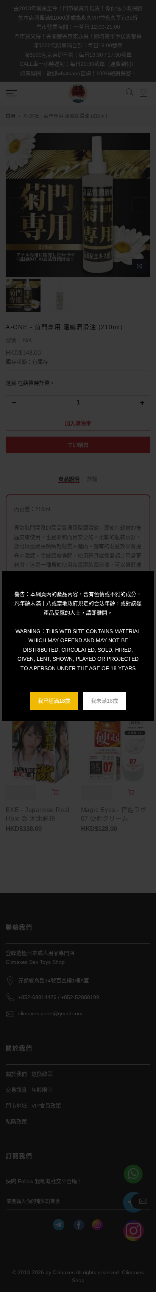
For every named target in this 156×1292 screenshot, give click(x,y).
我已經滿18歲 (54, 701)
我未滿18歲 (104, 701)
